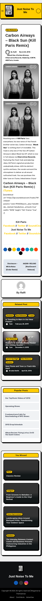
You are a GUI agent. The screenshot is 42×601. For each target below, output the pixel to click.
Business (10, 315)
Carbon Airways (23, 55)
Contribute (20, 597)
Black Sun (11, 55)
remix (16, 60)
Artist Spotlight (13, 359)
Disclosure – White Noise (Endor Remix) (11, 267)
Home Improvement (14, 514)
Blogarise (34, 591)
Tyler (11, 324)
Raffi (15, 52)
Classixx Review (13, 476)
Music (9, 472)
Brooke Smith (14, 371)
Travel (31, 315)
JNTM (33, 58)
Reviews (10, 362)
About (12, 597)
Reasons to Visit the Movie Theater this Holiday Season (21, 344)
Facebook (9, 225)
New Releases (11, 30)
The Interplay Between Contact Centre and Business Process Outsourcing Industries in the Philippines (19, 542)
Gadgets (10, 491)
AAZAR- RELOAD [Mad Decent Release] (29, 267)
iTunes (7, 190)
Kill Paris (9, 60)
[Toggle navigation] (2, 11)
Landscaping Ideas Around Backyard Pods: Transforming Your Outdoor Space (19, 520)
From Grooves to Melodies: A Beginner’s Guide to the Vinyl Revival (19, 497)
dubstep (26, 58)
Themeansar (21, 594)
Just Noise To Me (25, 11)
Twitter (22, 225)
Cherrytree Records (13, 58)
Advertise (30, 597)
